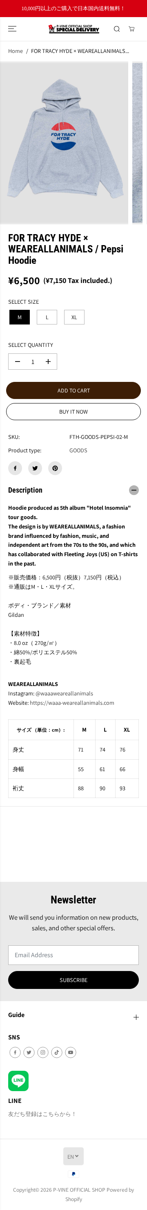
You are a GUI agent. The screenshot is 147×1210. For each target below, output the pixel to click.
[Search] (116, 29)
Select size (23, 301)
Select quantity (30, 345)
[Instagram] (43, 1052)
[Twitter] (35, 468)
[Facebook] (15, 468)
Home (15, 51)
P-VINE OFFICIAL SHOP (79, 1189)
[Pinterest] (55, 468)
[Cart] (131, 29)
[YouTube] (71, 1052)
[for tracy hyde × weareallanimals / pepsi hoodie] (64, 142)
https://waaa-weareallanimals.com (72, 702)
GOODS (78, 450)
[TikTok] (57, 1052)
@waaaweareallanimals (64, 693)
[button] (13, 29)
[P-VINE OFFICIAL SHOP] (73, 29)
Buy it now (73, 411)
